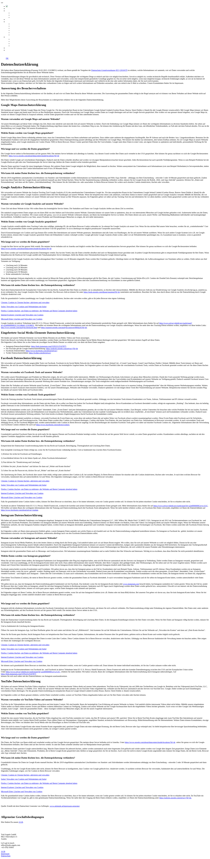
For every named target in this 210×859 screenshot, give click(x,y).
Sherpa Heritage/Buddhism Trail (23, 26)
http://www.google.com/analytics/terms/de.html (19, 327)
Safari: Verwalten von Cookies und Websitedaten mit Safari (23, 307)
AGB (21, 822)
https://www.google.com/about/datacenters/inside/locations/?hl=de (34, 156)
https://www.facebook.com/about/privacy (41, 351)
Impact (9, 19)
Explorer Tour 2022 (14, 22)
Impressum (5, 854)
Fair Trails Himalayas (19, 15)
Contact (10, 50)
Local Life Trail (17, 41)
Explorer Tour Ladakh (19, 33)
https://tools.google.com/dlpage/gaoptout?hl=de (102, 292)
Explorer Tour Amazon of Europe (24, 28)
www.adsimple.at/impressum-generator (65, 806)
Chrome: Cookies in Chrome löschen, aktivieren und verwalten (25, 302)
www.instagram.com (131, 584)
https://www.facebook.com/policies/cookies (52, 425)
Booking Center (17, 17)
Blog (9, 48)
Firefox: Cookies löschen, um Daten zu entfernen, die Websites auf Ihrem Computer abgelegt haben (39, 311)
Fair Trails (11, 37)
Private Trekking (17, 46)
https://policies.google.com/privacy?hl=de (62, 349)
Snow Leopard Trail (18, 39)
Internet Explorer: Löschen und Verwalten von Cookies (22, 315)
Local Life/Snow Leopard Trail (23, 24)
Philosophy (15, 13)
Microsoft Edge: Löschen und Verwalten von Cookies (21, 319)
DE (7, 58)
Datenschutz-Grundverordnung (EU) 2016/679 (109, 70)
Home (9, 9)
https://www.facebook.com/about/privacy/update (19, 510)
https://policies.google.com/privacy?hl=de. (175, 798)
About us (10, 11)
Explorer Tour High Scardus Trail (23, 30)
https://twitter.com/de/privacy (40, 353)
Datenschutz (5, 856)
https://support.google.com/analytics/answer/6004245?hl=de (64, 327)
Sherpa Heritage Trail (19, 44)
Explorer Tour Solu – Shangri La (23, 35)
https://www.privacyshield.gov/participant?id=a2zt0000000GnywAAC (180, 506)
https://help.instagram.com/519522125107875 (48, 346)
